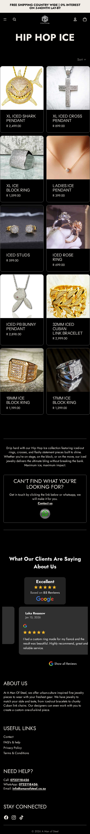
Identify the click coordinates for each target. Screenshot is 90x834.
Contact (8, 737)
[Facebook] (6, 817)
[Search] (14, 19)
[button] (82, 60)
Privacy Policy (12, 748)
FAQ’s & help (11, 742)
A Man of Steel (50, 831)
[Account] (75, 19)
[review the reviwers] (20, 626)
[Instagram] (13, 817)
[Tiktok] (21, 817)
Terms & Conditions (16, 753)
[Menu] (5, 19)
